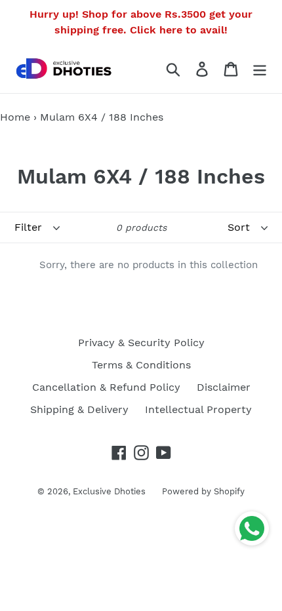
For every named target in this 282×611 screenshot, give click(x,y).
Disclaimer (224, 387)
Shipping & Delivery (79, 409)
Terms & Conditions (141, 365)
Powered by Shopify (203, 491)
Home (15, 117)
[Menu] (259, 69)
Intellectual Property (198, 409)
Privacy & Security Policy (141, 342)
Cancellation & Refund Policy (106, 387)
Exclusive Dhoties (109, 491)
